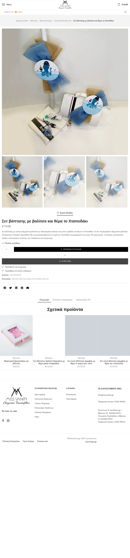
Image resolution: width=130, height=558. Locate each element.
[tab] (44, 299)
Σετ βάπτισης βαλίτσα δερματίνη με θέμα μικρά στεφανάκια (49, 362)
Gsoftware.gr (91, 442)
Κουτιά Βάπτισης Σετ (63, 20)
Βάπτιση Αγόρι (46, 20)
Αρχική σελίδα (22, 20)
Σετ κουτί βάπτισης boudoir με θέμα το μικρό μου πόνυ (81, 362)
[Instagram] (8, 420)
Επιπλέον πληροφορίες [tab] (62, 300)
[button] (7, 4)
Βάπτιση (33, 20)
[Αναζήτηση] (125, 12)
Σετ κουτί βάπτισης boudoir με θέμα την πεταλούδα (114, 362)
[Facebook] (3, 420)
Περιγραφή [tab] (44, 300)
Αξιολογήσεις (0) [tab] (83, 300)
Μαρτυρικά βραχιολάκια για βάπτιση (16, 362)
